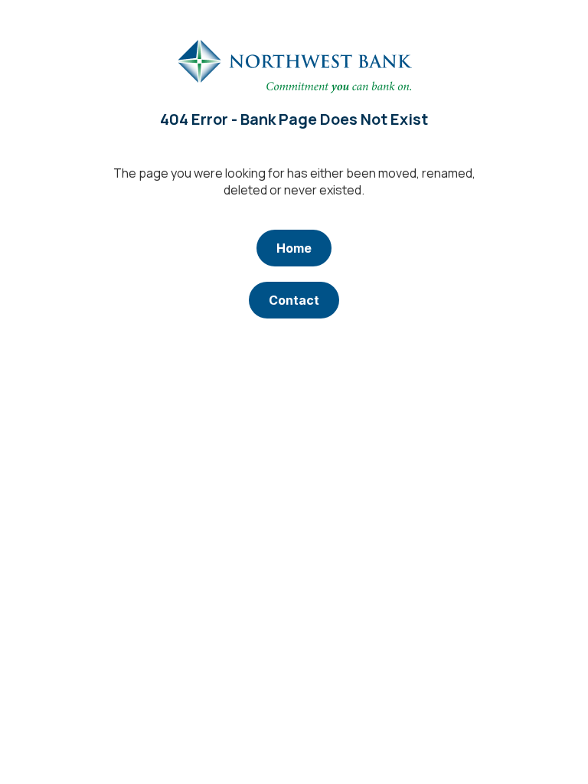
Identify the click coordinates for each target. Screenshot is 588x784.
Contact (294, 300)
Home (294, 248)
